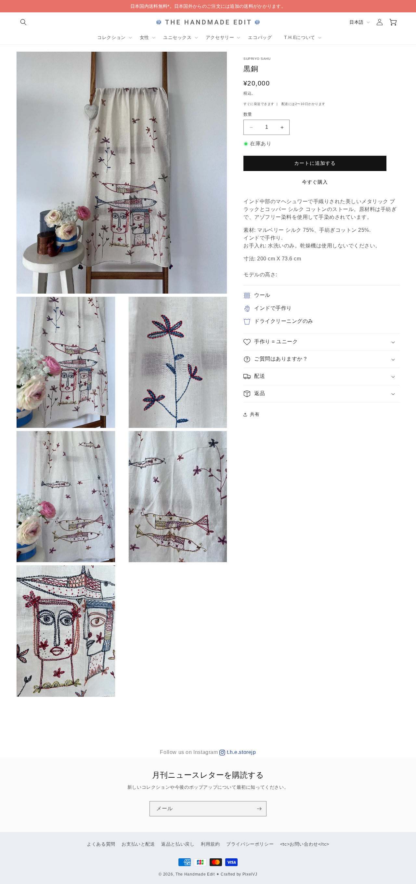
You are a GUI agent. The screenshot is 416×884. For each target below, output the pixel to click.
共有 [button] (254, 414)
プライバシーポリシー (250, 844)
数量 (247, 114)
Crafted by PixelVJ (239, 874)
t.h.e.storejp (240, 752)
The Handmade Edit (195, 874)
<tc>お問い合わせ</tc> (304, 844)
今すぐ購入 (315, 182)
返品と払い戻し (177, 844)
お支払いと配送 (138, 844)
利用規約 (210, 844)
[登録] (259, 808)
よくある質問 (101, 844)
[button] (23, 22)
